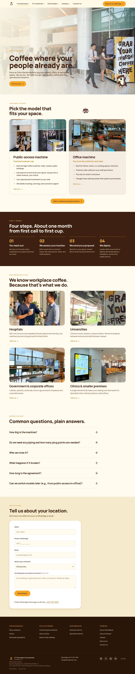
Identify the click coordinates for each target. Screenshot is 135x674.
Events (11, 634)
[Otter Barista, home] (11, 4)
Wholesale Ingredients (17, 637)
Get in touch (16, 84)
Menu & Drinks (44, 634)
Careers (102, 637)
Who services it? (18, 452)
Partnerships (52, 4)
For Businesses (22, 4)
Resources (103, 641)
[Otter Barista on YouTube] (115, 659)
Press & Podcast (105, 634)
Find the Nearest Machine (48, 630)
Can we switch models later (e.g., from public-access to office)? (45, 483)
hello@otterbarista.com (69, 660)
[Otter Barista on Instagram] (101, 659)
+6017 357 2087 (52, 602)
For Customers (37, 4)
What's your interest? (22, 562)
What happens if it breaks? (24, 463)
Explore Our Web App (113, 4)
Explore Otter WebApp (47, 637)
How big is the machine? (23, 432)
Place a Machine (14, 630)
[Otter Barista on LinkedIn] (111, 659)
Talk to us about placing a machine (66, 201)
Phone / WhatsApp (21, 539)
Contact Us (77, 4)
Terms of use (22, 669)
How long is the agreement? (25, 473)
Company (65, 4)
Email (16, 550)
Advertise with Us (76, 630)
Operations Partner (76, 634)
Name (16, 527)
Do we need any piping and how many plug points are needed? (44, 442)
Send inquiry (22, 593)
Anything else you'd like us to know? (31, 573)
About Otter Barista (106, 630)
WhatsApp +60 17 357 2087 (69, 657)
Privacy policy (13, 669)
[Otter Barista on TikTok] (106, 659)
